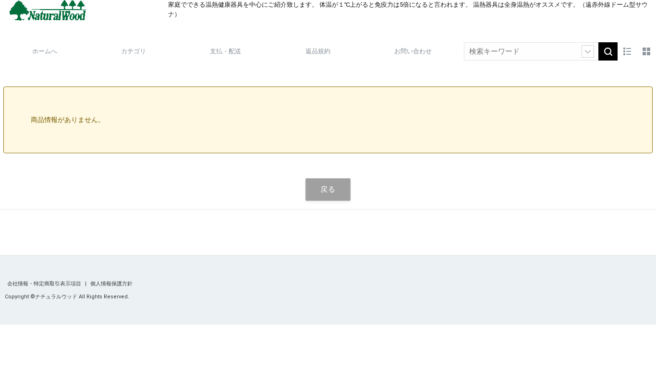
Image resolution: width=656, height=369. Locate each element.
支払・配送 (225, 51)
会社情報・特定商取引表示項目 (45, 284)
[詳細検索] (588, 51)
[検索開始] (608, 51)
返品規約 (317, 51)
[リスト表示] (627, 51)
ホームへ (44, 51)
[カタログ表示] (646, 51)
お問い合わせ (413, 51)
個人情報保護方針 (111, 284)
